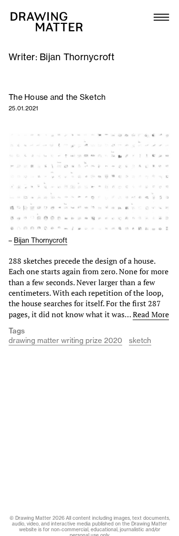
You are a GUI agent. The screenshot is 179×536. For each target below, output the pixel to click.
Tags (17, 331)
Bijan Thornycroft (40, 240)
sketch (140, 340)
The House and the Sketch (57, 97)
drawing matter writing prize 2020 (65, 340)
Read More (151, 314)
